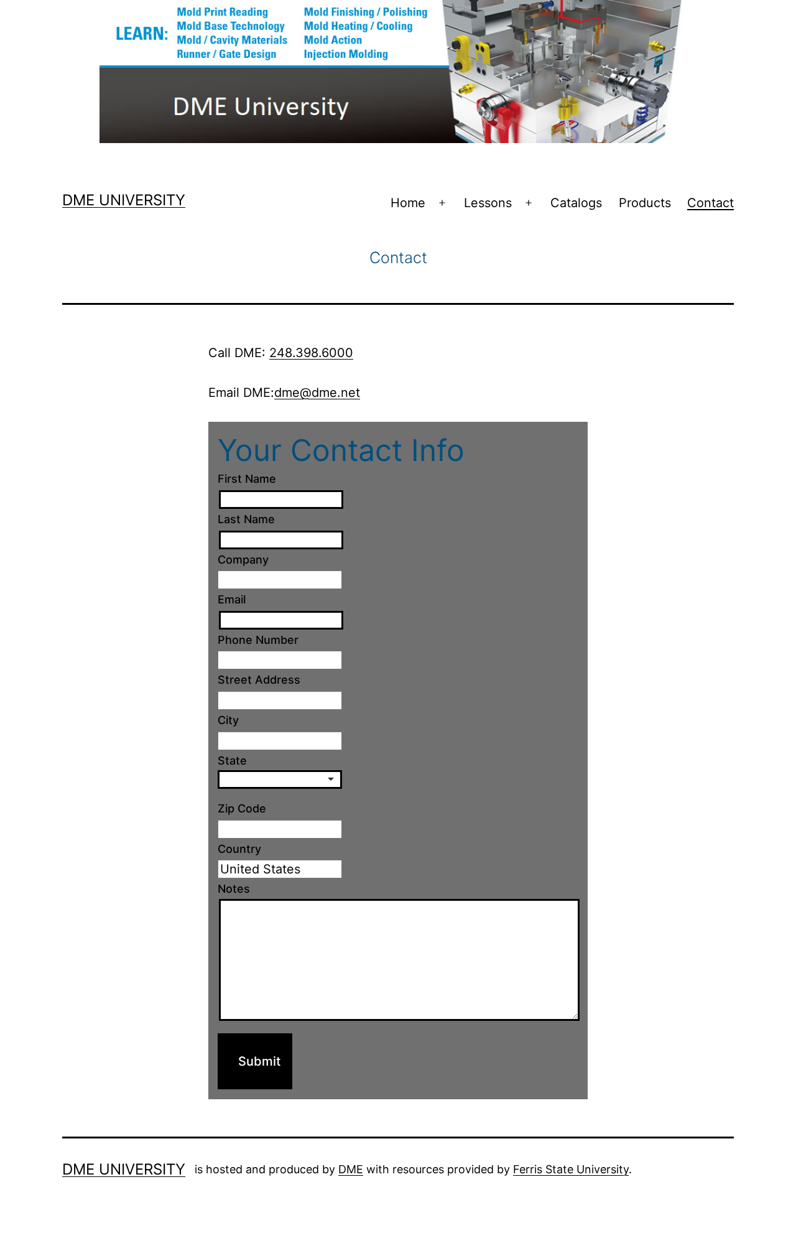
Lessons (488, 202)
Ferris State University (571, 1169)
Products (645, 202)
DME (350, 1169)
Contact (710, 202)
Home (408, 202)
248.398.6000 (311, 352)
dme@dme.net (317, 392)
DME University (123, 200)
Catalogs (576, 202)
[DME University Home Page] (398, 70)
